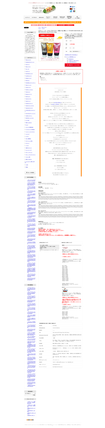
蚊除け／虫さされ (29, 122)
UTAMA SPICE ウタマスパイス (30, 111)
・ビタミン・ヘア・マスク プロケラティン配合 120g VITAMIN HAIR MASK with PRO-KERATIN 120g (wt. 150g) (31, 264)
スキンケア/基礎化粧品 (29, 127)
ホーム (40, 27)
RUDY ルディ (28, 96)
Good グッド (28, 71)
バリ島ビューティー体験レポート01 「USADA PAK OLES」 (31, 402)
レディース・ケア (29, 150)
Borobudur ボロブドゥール (30, 62)
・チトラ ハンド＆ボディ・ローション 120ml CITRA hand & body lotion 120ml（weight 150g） (31, 333)
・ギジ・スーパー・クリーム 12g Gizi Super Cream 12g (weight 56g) (31, 191)
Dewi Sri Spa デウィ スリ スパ (30, 113)
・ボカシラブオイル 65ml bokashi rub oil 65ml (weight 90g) (31, 205)
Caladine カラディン (29, 115)
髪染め (27, 167)
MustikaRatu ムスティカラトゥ (30, 82)
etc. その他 (27, 120)
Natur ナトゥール (28, 85)
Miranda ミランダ (28, 78)
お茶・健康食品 (28, 138)
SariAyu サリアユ (28, 98)
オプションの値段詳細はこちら (71, 56)
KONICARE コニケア (29, 73)
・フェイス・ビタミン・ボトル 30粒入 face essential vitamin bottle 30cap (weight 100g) (31, 251)
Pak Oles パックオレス (29, 89)
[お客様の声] (34, 25)
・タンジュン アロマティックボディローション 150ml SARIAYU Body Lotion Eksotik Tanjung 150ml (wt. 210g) (31, 375)
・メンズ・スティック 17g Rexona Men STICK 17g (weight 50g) (31, 216)
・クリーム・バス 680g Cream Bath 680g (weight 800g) (31, 243)
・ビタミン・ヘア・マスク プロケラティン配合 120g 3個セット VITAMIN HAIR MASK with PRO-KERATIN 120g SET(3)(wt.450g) (31, 270)
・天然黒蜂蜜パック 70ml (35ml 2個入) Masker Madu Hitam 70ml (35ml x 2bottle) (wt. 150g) (31, 209)
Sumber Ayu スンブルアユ (30, 105)
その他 (27, 164)
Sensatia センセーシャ (29, 103)
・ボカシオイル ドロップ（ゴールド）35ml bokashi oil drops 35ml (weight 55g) (31, 202)
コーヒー (27, 136)
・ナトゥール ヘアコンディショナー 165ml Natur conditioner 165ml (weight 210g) (31, 236)
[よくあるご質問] (42, 25)
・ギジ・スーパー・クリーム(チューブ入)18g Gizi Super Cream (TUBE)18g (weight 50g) (31, 275)
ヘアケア (27, 145)
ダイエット (27, 143)
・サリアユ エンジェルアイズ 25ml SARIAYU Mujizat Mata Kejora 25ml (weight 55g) (31, 260)
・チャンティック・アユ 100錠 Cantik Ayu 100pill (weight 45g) (31, 342)
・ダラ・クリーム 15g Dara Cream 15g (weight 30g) (31, 180)
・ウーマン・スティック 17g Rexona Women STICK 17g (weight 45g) (31, 232)
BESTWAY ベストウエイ (30, 118)
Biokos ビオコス (28, 59)
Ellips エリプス (28, 66)
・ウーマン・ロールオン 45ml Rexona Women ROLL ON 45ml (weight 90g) (31, 229)
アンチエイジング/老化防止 (30, 129)
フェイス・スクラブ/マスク (30, 131)
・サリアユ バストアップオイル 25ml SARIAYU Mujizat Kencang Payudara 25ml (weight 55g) (31, 256)
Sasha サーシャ (28, 101)
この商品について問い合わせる (73, 60)
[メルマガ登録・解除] (52, 25)
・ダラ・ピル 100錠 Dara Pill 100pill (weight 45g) (31, 337)
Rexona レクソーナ (29, 94)
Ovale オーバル (28, 87)
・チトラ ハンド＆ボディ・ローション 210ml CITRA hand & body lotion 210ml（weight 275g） (31, 183)
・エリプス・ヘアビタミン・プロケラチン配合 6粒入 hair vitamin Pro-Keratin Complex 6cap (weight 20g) (31, 220)
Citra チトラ (28, 64)
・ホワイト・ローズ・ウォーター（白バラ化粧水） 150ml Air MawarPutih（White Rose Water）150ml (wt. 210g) (31, 247)
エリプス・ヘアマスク (55, 104)
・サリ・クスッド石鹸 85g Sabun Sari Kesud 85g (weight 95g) (31, 194)
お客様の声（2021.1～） (31, 415)
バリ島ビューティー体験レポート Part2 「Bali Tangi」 (31, 406)
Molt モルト (28, 80)
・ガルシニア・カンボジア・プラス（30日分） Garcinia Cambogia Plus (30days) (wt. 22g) (31, 297)
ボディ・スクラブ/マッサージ (30, 154)
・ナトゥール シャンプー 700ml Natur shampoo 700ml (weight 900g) (31, 239)
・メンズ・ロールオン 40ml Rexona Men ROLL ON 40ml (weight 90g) (31, 213)
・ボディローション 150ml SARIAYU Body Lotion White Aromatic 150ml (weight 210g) (31, 371)
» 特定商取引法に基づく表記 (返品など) (71, 54)
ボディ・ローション (29, 152)
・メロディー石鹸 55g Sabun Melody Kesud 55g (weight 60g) (31, 198)
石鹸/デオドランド (29, 147)
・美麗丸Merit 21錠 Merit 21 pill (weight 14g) (31, 386)
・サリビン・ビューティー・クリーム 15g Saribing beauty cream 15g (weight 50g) (31, 188)
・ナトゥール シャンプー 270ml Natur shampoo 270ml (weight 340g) (31, 279)
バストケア (27, 134)
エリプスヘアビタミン (57, 102)
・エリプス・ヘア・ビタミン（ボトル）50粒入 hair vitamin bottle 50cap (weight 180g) (31, 225)
